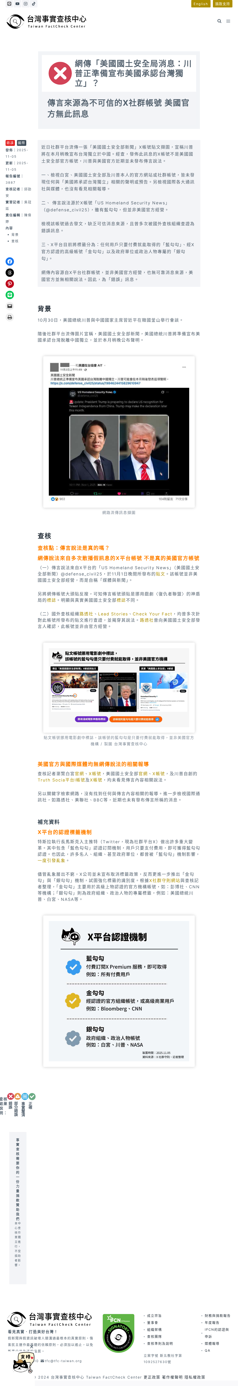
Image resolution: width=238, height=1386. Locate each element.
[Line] (9, 3)
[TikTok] (33, 3)
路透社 (86, 613)
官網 (79, 773)
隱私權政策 (195, 1377)
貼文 (160, 574)
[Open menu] (228, 21)
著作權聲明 (172, 1377)
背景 (15, 234)
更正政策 (152, 1377)
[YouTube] (17, 3)
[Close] (31, 1346)
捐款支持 (222, 4)
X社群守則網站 (164, 880)
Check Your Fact (152, 613)
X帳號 (95, 773)
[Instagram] (25, 3)
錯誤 (10, 143)
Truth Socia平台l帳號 (61, 780)
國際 (21, 143)
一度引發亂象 (52, 860)
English (201, 4)
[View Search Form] (219, 21)
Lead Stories (113, 613)
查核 (15, 241)
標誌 (51, 600)
